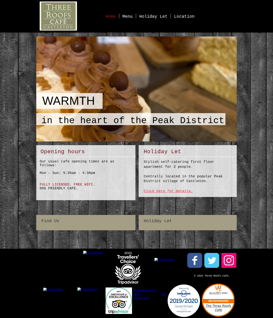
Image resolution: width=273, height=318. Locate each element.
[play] (228, 137)
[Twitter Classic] (211, 260)
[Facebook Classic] (194, 260)
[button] (135, 88)
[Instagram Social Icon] (228, 260)
